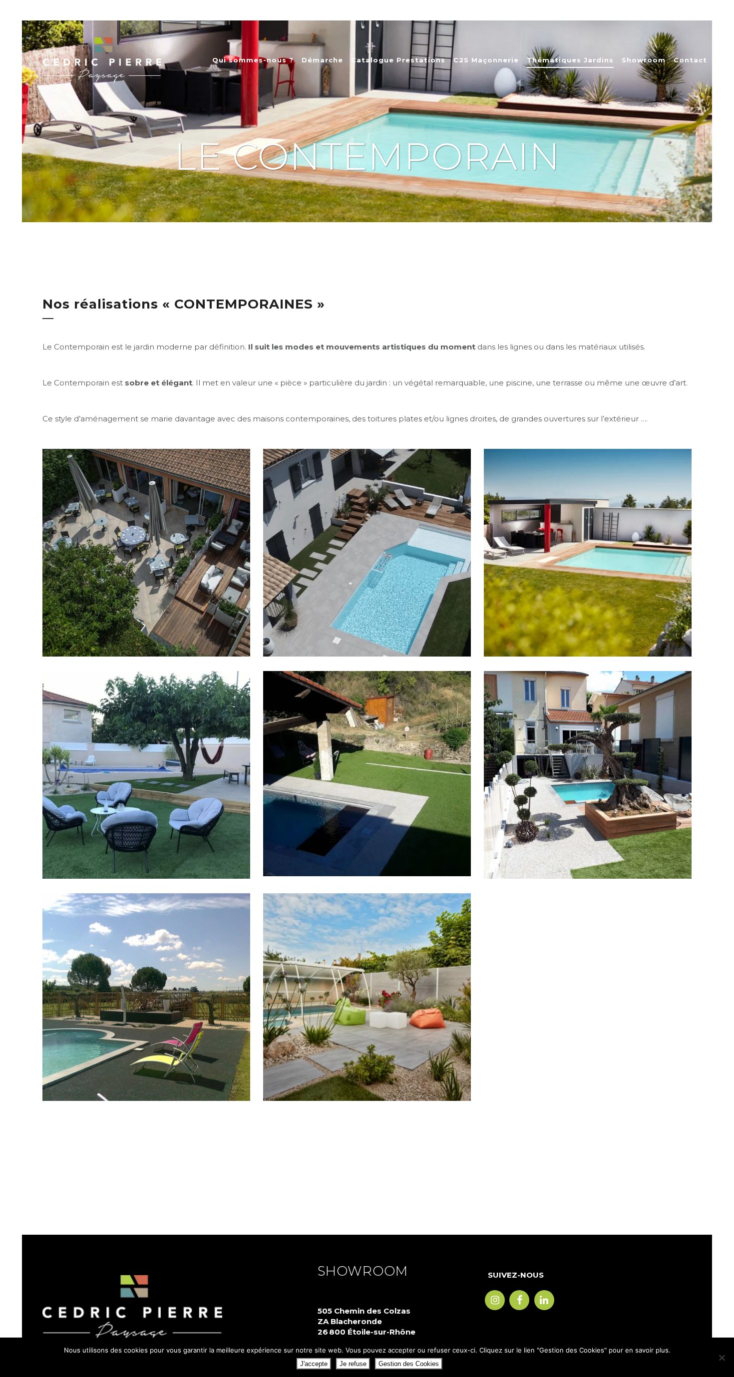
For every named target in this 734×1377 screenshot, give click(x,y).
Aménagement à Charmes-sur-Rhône (146, 535)
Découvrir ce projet (146, 566)
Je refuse (353, 1364)
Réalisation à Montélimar (367, 535)
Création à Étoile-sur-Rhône (146, 979)
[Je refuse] (722, 1358)
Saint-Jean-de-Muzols (367, 756)
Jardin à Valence (367, 979)
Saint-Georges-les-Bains (588, 535)
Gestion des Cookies (408, 1364)
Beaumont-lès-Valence (146, 757)
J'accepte (314, 1364)
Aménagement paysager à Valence (588, 757)
